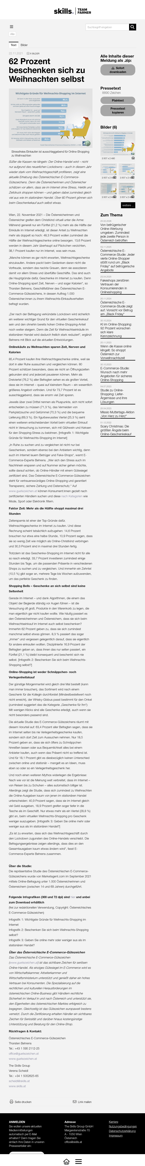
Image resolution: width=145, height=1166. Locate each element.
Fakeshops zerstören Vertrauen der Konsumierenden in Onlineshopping (114, 286)
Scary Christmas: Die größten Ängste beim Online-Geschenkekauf (115, 430)
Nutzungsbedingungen (123, 1126)
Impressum (116, 1135)
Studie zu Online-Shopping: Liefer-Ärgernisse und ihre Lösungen (113, 396)
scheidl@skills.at (19, 1081)
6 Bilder (34, 53)
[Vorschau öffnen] (50, 118)
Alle (12, 34)
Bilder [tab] (24, 45)
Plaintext (118, 100)
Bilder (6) (108, 127)
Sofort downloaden (118, 69)
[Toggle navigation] (78, 1161)
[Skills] (66, 1162)
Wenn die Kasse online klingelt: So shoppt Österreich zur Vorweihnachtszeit (115, 352)
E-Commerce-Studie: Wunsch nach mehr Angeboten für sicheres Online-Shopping (116, 374)
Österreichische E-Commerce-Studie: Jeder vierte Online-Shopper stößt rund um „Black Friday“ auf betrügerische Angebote (117, 260)
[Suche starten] (132, 27)
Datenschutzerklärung (122, 1131)
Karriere (113, 1121)
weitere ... (128, 205)
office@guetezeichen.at (24, 1053)
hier (73, 897)
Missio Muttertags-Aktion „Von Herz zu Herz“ (117, 414)
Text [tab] (13, 45)
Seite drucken (23, 1101)
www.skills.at (17, 1086)
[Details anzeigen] (132, 158)
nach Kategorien (71, 496)
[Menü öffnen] (12, 26)
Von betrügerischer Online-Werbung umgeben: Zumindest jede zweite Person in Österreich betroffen (114, 232)
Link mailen (85, 1101)
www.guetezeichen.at (23, 491)
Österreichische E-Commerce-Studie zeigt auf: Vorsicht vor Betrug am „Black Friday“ (116, 308)
